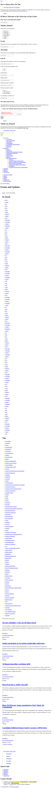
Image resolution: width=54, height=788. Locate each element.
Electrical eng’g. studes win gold (15, 685)
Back (2, 116)
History (6, 530)
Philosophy (7, 572)
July (6, 204)
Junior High (6, 34)
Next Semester (6, 91)
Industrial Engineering (10, 536)
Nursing (7, 562)
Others (5, 38)
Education (7, 504)
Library (5, 176)
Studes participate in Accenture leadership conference (23, 643)
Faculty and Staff (7, 181)
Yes (4, 69)
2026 (6, 200)
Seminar (7, 591)
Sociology (7, 595)
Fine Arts (7, 524)
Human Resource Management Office (13, 534)
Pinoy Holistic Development (15, 163)
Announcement (8, 447)
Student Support (8, 599)
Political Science (8, 576)
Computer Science (9, 492)
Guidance (7, 528)
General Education (9, 526)
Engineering (8, 514)
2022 (6, 295)
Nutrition (7, 564)
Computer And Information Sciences (13, 488)
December (7, 220)
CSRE (6, 496)
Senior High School (9, 593)
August (6, 202)
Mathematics (8, 554)
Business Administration (10, 461)
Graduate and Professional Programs (14, 152)
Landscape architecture (10, 544)
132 (6, 744)
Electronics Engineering (10, 512)
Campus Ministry (9, 465)
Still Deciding (6, 93)
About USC (6, 769)
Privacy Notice (15, 786)
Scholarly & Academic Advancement (17, 164)
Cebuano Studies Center (10, 467)
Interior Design (8, 538)
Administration (9, 143)
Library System (9, 155)
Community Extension (10, 486)
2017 (6, 422)
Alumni (7, 445)
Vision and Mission (10, 140)
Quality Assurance (9, 579)
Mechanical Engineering (10, 556)
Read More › (5, 633)
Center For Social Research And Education (14, 471)
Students (5, 177)
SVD (6, 601)
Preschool (5, 31)
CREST (7, 494)
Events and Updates (7, 174)
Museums (8, 157)
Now (4, 90)
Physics (7, 574)
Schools (8, 149)
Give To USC (6, 172)
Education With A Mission (11, 506)
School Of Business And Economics (13, 587)
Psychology (7, 578)
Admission (5, 168)
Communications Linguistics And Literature (15, 484)
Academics (5, 148)
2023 (6, 269)
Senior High (6, 35)
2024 (6, 243)
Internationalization (9, 542)
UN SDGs (7, 607)
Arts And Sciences (9, 453)
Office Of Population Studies (11, 568)
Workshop (7, 615)
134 (9, 744)
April (6, 210)
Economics (7, 502)
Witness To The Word (10, 613)
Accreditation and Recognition (13, 144)
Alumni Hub (6, 179)
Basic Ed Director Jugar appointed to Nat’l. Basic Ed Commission (23, 706)
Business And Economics (10, 463)
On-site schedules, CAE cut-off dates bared (19, 623)
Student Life (9, 145)
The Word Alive (8, 603)
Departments (9, 150)
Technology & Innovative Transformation (18, 167)
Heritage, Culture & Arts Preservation (17, 162)
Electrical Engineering (10, 510)
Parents (5, 178)
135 (11, 744)
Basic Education (8, 457)
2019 (6, 372)
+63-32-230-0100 (15, 7)
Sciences (7, 589)
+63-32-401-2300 (7, 7)
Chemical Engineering (10, 473)
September (7, 226)
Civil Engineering (9, 482)
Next (2, 118)
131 (4, 744)
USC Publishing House (11, 158)
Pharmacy (7, 570)
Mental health (8, 558)
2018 (6, 396)
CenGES (7, 469)
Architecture (8, 451)
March (6, 212)
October (7, 224)
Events (6, 520)
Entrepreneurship (9, 516)
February (7, 214)
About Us (11, 159)
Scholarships (9, 154)
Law (6, 546)
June (6, 206)
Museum (7, 560)
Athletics (7, 455)
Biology (7, 459)
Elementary (6, 32)
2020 (6, 346)
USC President (8, 609)
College (5, 36)
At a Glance (9, 139)
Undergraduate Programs (11, 153)
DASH (6, 498)
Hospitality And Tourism (10, 532)
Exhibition (7, 522)
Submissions (12, 166)
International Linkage (10, 540)
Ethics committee (9, 518)
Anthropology (8, 449)
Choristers (7, 479)
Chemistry (7, 475)
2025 (6, 218)
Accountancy (8, 441)
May (6, 208)
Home (3, 192)
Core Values (9, 141)
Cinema (7, 480)
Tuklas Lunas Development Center (13, 605)
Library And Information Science (12, 548)
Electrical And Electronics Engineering (13, 508)
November (7, 222)
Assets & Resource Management (16, 161)
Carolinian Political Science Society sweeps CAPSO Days (24, 728)
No (4, 70)
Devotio (7, 500)
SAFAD (7, 583)
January (7, 216)
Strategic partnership (9, 597)
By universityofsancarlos (7, 635)
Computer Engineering (10, 490)
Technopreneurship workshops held (16, 664)
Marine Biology (8, 552)
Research (5, 169)
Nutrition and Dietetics (10, 566)
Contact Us (8, 147)
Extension (5, 171)
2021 (6, 321)
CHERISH (7, 477)
